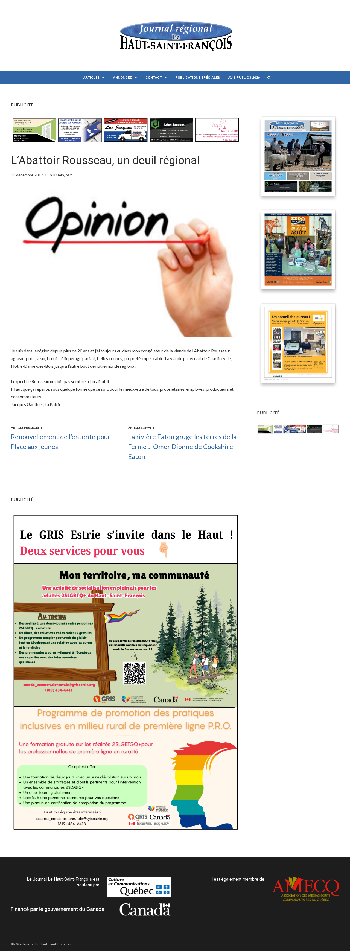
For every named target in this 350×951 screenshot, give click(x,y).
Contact (153, 77)
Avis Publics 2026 (244, 77)
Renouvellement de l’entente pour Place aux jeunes (60, 441)
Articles (91, 77)
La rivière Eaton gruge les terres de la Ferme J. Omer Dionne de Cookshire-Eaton (182, 446)
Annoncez (122, 77)
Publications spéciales (197, 77)
